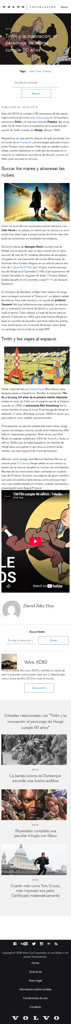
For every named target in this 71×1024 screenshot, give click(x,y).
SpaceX (52, 438)
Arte (32, 71)
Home (35, 963)
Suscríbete (37, 631)
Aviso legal (35, 980)
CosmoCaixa (36, 389)
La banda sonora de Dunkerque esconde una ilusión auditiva (35, 778)
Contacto (35, 1007)
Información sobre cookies (35, 989)
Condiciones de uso (35, 998)
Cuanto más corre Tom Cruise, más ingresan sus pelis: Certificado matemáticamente (35, 890)
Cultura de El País (21, 267)
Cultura (46, 71)
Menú (64, 7)
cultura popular (44, 117)
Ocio (8, 28)
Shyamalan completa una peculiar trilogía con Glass (35, 833)
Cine (38, 71)
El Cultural (23, 463)
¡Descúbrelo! (39, 688)
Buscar (36, 93)
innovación (25, 142)
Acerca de (35, 971)
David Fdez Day (38, 605)
